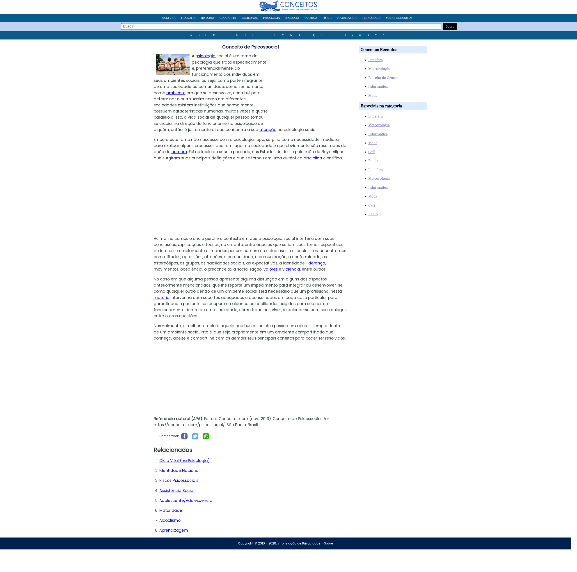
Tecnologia (371, 17)
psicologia (205, 56)
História (207, 17)
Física (327, 17)
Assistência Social (176, 490)
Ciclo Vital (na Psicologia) (184, 460)
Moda (372, 96)
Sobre (328, 543)
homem (179, 151)
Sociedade (249, 17)
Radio (373, 161)
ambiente (175, 93)
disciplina (313, 158)
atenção (267, 129)
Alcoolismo (170, 520)
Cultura (169, 17)
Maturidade (170, 510)
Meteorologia (379, 69)
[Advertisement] (313, 84)
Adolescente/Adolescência (185, 500)
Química (311, 17)
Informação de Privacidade (299, 543)
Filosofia (188, 17)
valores (270, 269)
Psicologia (271, 17)
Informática (378, 87)
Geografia (228, 17)
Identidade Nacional (179, 470)
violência (291, 269)
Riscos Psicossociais (178, 480)
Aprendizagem (173, 530)
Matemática (347, 17)
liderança (316, 263)
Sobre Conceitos (399, 17)
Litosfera (375, 60)
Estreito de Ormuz (383, 78)
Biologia (292, 17)
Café (371, 152)
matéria (161, 297)
